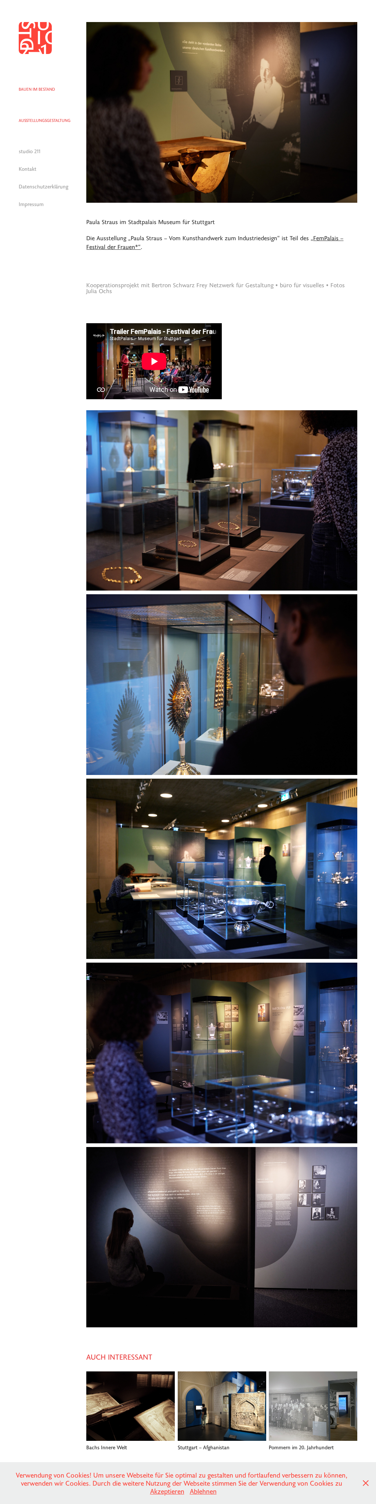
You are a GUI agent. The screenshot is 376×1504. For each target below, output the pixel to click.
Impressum (31, 204)
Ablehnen (203, 1491)
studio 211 (29, 151)
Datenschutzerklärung (43, 186)
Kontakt (27, 168)
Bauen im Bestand (37, 89)
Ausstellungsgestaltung (44, 120)
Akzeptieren (167, 1491)
